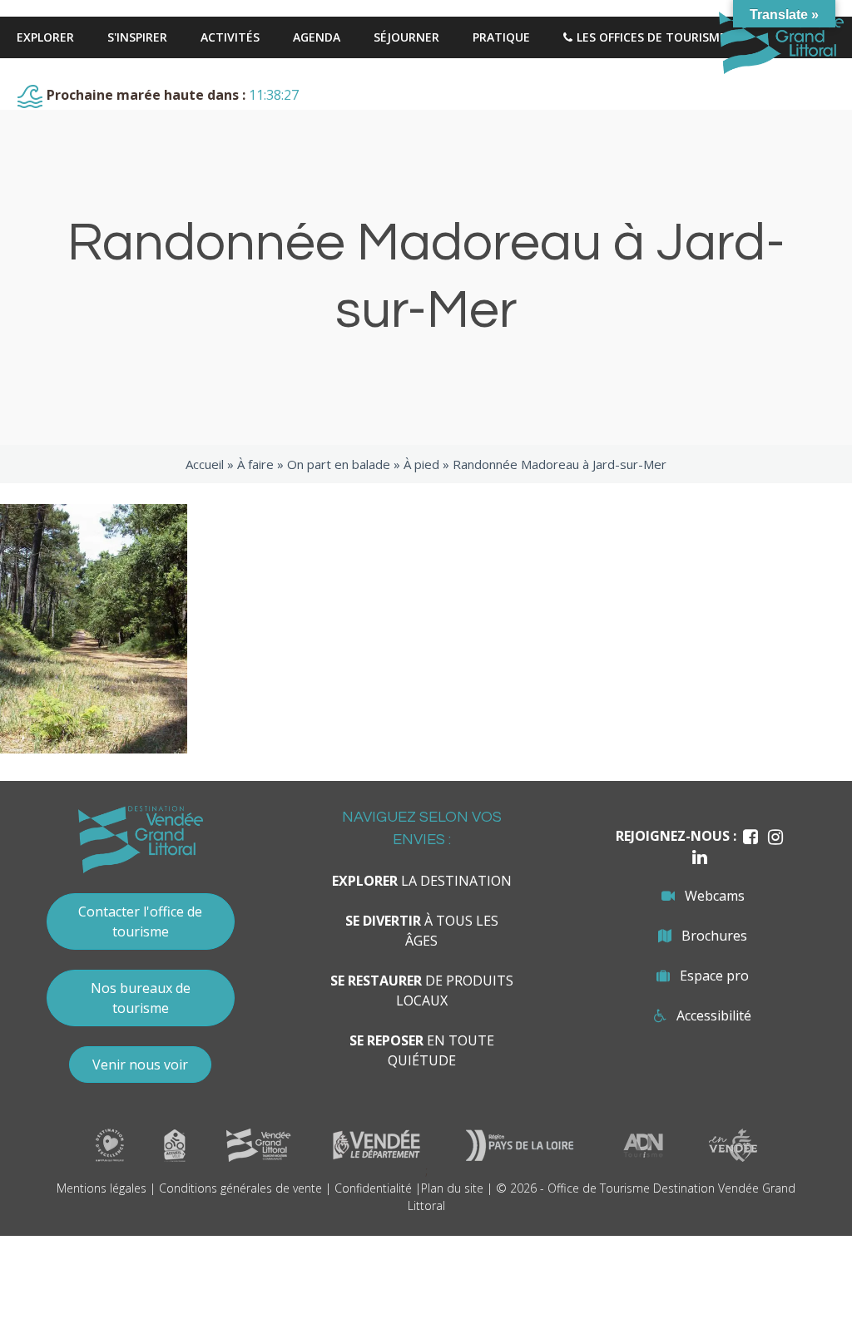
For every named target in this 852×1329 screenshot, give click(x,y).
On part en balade (338, 464)
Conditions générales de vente (240, 1188)
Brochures (714, 935)
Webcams (715, 896)
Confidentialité (373, 1188)
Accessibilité (713, 1015)
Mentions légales (101, 1188)
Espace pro (714, 975)
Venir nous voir (140, 1064)
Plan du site (452, 1188)
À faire (255, 464)
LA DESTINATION (422, 881)
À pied (421, 464)
